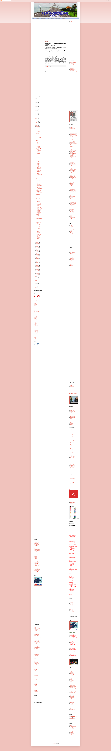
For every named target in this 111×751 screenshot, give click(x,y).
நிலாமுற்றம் (52, 18)
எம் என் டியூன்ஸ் (37, 311)
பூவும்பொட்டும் (37, 627)
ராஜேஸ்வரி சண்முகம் (73, 475)
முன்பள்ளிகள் (72, 259)
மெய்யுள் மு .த (72, 457)
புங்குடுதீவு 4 (72, 672)
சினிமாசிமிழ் (36, 674)
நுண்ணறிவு (72, 185)
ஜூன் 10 (37, 265)
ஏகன (71, 21)
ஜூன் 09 (37, 266)
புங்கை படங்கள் (37, 635)
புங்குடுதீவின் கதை (72, 557)
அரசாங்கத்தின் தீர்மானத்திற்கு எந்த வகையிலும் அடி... (39, 158)
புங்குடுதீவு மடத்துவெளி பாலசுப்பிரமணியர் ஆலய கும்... (39, 130)
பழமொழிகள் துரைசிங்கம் (72, 434)
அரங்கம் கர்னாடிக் (37, 549)
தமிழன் (36, 333)
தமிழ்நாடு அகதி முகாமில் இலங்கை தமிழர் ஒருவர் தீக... (39, 223)
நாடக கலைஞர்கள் (72, 566)
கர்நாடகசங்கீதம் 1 (73, 128)
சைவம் (35, 653)
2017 (35, 110)
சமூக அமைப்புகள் (72, 709)
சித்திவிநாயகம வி (72, 411)
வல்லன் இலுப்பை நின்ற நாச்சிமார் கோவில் (72, 536)
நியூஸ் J (36, 304)
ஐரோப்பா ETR (36, 557)
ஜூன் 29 (37, 127)
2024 (35, 101)
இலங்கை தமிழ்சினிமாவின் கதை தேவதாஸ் (73, 445)
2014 (35, 114)
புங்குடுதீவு (63, 18)
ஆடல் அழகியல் (72, 204)
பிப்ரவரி (36, 280)
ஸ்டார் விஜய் (36, 572)
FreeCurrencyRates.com (73, 393)
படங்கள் (36, 669)
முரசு (35, 318)
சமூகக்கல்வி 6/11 (72, 130)
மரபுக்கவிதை (36, 649)
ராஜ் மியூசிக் (36, 323)
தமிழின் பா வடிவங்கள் (73, 147)
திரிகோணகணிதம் (73, 177)
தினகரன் (36, 683)
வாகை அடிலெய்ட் (37, 555)
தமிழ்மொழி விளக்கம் (73, 171)
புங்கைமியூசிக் (37, 646)
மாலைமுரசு (36, 313)
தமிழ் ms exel (72, 165)
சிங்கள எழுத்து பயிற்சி (73, 135)
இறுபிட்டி (71, 681)
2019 (35, 107)
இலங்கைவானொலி (37, 548)
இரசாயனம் (71, 195)
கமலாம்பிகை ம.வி (72, 687)
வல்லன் (71, 679)
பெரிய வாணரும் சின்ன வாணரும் (72, 585)
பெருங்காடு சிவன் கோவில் (73, 546)
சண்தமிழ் (36, 558)
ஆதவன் (36, 556)
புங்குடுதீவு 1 (72, 668)
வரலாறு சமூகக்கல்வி (73, 203)
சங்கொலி (36, 685)
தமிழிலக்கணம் (72, 215)
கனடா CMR (36, 563)
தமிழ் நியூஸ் (36, 331)
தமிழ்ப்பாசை (72, 172)
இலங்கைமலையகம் (37, 569)
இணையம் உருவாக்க (37, 628)
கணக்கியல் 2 (72, 126)
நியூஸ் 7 (36, 305)
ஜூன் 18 (37, 254)
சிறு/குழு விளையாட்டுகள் (72, 139)
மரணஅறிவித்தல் (57, 18)
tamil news (72, 718)
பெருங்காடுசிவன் (72, 461)
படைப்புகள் (71, 703)
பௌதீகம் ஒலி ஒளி (73, 191)
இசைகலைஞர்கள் (72, 261)
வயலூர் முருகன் (43, 18)
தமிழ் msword (72, 166)
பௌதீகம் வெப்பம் (72, 196)
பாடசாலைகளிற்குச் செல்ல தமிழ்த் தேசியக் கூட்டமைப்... (39, 231)
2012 (35, 283)
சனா (35, 326)
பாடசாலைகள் (36, 675)
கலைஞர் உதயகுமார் (72, 570)
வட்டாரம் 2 (71, 601)
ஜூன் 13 (37, 261)
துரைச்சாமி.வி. (72, 422)
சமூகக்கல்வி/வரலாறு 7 (73, 133)
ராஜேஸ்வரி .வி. (72, 424)
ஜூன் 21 (37, 250)
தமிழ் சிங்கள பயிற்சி (73, 150)
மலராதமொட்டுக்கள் (37, 640)
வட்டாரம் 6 (71, 605)
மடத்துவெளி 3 (72, 675)
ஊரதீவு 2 (71, 678)
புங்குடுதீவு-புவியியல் (72, 550)
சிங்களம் (71, 216)
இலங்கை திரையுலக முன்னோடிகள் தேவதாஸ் (73, 442)
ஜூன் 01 (37, 274)
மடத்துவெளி (37, 18)
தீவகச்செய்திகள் (37, 661)
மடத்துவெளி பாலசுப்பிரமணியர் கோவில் (72, 548)
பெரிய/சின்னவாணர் (73, 62)
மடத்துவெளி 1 (72, 673)
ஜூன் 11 (37, 263)
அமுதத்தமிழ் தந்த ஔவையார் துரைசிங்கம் (73, 436)
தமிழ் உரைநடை (72, 157)
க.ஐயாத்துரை (72, 70)
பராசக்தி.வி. (72, 423)
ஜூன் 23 (37, 247)
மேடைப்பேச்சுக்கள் (37, 641)
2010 (35, 286)
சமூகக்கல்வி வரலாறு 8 (73, 134)
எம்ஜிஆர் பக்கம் (37, 634)
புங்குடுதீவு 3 (72, 671)
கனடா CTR (36, 571)
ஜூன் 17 (37, 255)
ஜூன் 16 (37, 257)
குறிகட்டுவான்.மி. (72, 417)
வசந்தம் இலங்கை (37, 564)
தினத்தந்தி (36, 691)
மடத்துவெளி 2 (72, 674)
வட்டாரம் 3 (71, 602)
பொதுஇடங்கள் (72, 702)
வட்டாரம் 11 (72, 611)
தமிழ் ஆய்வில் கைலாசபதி (72, 155)
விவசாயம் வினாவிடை (73, 202)
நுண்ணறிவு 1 (72, 184)
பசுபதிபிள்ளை (72, 63)
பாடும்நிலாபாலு (37, 643)
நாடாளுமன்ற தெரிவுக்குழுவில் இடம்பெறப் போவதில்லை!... (39, 146)
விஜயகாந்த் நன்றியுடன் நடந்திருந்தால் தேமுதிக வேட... (39, 134)
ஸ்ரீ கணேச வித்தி (72, 692)
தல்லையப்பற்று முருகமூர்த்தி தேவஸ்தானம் (73, 544)
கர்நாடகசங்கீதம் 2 (73, 129)
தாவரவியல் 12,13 (72, 176)
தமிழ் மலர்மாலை (72, 163)
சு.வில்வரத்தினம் (72, 69)
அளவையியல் (72, 209)
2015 (35, 113)
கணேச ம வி (72, 410)
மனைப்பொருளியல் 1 (73, 192)
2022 (35, 103)
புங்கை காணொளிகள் (38, 637)
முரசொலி (36, 686)
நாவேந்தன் (71, 503)
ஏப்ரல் (36, 277)
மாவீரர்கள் (71, 734)
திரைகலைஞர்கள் (72, 264)
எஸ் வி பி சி (36, 332)
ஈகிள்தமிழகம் (37, 568)
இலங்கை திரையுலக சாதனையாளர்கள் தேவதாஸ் (73, 448)
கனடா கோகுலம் (37, 551)
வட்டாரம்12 (71, 612)
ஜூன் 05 (37, 270)
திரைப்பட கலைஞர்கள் (72, 561)
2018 (35, 109)
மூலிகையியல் (36, 629)
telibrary (71, 385)
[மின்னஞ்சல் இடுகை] (50, 66)
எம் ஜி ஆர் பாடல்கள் (37, 642)
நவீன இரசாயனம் (72, 178)
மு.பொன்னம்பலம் (72, 502)
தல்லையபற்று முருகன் (73, 464)
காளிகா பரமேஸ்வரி (72, 542)
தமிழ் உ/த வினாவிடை (73, 164)
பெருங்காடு (72, 680)
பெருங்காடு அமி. (72, 416)
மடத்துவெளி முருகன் (73, 686)
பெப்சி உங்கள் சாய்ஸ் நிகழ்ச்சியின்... (38, 238)
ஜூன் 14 (37, 259)
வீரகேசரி (71, 233)
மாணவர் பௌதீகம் (73, 190)
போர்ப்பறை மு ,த (72, 456)
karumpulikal (72, 384)
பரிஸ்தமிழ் (71, 226)
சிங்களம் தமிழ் (72, 136)
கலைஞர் (36, 317)
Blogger (54, 743)
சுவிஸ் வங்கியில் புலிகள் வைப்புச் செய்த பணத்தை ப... (39, 191)
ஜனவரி (36, 281)
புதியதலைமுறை (37, 320)
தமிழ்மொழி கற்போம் (73, 175)
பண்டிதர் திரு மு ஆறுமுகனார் (71, 590)
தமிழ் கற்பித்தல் (72, 162)
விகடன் (36, 689)
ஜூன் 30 (37, 126)
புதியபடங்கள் (36, 671)
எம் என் (36, 306)
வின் (35, 337)
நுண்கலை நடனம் (72, 182)
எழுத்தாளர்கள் (37, 665)
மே (35, 276)
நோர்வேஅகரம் (37, 570)
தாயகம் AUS (36, 559)
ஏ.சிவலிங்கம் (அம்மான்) (73, 71)
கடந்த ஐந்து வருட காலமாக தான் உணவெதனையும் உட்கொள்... (38, 171)
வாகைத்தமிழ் (36, 543)
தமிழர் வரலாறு (37, 654)
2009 (35, 287)
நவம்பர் (36, 118)
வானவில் (36, 336)
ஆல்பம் (70, 573)
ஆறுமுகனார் (72, 68)
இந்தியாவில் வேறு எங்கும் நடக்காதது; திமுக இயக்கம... (38, 142)
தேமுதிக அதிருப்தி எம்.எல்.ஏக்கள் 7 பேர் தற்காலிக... (39, 138)
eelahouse (72, 386)
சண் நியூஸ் (36, 330)
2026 (35, 98)
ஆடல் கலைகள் (72, 144)
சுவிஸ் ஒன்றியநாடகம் (73, 529)
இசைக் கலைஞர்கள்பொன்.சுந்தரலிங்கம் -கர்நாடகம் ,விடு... (73, 564)
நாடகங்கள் (71, 265)
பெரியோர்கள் (72, 696)
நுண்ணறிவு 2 (72, 183)
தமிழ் (35, 650)
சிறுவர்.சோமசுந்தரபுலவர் (73, 143)
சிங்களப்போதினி (72, 142)
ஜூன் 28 (37, 240)
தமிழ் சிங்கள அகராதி (73, 153)
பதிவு (71, 225)
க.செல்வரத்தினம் (72, 478)
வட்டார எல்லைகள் (72, 252)
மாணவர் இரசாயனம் (73, 188)
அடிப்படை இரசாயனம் (73, 221)
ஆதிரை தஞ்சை (37, 552)
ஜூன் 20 (37, 251)
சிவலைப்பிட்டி (72, 682)
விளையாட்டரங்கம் (37, 647)
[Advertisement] (55, 31)
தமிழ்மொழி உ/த (72, 170)
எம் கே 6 (36, 312)
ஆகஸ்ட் (36, 122)
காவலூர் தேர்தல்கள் (37, 633)
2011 (35, 284)
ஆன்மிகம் (36, 670)
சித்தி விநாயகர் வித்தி (73, 691)
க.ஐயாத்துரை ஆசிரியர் (72, 586)
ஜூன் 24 (37, 246)
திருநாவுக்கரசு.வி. (72, 419)
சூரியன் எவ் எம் (37, 545)
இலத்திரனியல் (72, 218)
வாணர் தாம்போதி (72, 251)
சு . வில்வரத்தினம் (71, 578)
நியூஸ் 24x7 (36, 303)
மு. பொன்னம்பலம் (72, 574)
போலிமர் (36, 300)
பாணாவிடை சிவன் (72, 541)
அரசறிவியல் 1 (72, 211)
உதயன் (35, 680)
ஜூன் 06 (37, 269)
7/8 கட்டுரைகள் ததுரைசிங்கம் (72, 432)
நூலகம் (48, 18)
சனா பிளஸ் (36, 325)
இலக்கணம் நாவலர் (73, 156)
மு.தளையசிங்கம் (71, 577)
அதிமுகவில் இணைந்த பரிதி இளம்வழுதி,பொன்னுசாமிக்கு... (39, 208)
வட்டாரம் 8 (71, 608)
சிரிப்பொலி (36, 329)
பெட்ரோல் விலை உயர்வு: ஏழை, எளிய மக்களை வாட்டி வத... (38, 211)
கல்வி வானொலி (37, 542)
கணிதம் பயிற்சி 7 (72, 127)
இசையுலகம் (36, 672)
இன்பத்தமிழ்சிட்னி (37, 550)
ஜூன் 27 (37, 242)
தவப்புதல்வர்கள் (37, 663)
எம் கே (35, 310)
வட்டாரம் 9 (71, 609)
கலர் (35, 338)
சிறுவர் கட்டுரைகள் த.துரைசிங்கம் (73, 452)
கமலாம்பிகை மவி (72, 409)
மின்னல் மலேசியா (37, 565)
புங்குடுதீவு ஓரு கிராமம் (72, 554)
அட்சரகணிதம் (72, 197)
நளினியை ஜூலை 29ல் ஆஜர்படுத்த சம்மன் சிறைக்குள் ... (38, 200)
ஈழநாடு (71, 231)
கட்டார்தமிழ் (36, 561)
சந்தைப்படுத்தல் (72, 217)
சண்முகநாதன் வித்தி (73, 688)
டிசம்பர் (36, 117)
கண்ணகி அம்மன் (72, 465)
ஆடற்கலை (71, 205)
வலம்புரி (36, 679)
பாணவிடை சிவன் (72, 466)
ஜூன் (36, 125)
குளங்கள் (71, 254)
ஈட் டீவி (36, 319)
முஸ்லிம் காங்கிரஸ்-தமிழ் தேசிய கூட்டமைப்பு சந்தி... (39, 235)
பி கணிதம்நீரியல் (72, 179)
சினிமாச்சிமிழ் (37, 655)
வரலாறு (71, 248)
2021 (35, 105)
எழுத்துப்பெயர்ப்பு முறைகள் (72, 152)
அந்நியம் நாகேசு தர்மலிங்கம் (72, 450)
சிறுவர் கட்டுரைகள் (73, 141)
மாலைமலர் (36, 690)
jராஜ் (35, 324)
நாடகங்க (70, 594)
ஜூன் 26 (37, 243)
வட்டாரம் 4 (71, 603)
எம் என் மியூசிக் (37, 307)
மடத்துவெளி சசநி (72, 482)
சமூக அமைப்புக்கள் (37, 664)
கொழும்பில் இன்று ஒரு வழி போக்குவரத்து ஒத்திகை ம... (38, 150)
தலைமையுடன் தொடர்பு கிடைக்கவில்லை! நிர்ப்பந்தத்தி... (39, 215)
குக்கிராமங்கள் (71, 560)
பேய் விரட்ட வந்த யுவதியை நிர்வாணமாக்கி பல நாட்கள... (38, 167)
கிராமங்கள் (36, 668)
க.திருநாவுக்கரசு (72, 65)
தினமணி (36, 692)
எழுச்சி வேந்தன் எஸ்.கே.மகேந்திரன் (72, 580)
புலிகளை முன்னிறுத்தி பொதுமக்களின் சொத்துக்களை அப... (38, 180)
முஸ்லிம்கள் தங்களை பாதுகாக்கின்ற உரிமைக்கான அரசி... (38, 154)
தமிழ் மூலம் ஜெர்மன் (73, 169)
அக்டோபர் (36, 119)
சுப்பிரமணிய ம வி (72, 412)
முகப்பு (33, 18)
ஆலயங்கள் (72, 705)
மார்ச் (36, 279)
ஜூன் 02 (37, 273)
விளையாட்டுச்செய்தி (73, 726)
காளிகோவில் (72, 468)
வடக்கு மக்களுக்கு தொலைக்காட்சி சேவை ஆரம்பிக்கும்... (39, 227)
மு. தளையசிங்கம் (72, 64)
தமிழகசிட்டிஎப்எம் (37, 562)
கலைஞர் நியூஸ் (37, 316)
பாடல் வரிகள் (36, 648)
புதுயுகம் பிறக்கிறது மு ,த (73, 453)
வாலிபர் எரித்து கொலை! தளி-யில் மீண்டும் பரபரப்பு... (38, 195)
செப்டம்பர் (36, 121)
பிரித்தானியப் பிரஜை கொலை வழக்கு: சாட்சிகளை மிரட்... (39, 219)
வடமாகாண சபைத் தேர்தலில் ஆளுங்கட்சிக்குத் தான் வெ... (39, 188)
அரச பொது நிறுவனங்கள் (73, 591)
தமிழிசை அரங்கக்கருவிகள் (72, 146)
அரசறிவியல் (72, 212)
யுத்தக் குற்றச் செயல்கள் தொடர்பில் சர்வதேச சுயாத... (38, 163)
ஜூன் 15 (37, 258)
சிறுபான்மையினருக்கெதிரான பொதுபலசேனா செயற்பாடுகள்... (39, 184)
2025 (35, 99)
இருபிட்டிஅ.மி (72, 418)
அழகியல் (71, 208)
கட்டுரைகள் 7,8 (72, 189)
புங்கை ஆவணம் (37, 636)
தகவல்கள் (71, 701)
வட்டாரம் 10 (72, 610)
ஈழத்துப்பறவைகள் (37, 630)
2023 (35, 102)
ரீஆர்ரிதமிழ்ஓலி (37, 544)
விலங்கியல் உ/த (72, 199)
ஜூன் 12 (37, 262)
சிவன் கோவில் (72, 467)
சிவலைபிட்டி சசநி (72, 483)
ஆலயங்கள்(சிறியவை (72, 537)
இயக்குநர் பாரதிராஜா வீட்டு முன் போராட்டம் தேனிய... (39, 204)
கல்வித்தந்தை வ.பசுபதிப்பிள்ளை (72, 583)
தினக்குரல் (71, 232)
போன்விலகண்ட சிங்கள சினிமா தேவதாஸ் (73, 438)
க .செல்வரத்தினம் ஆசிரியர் (73, 569)
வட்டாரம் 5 (71, 604)
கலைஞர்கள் (36, 662)
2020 (35, 106)
